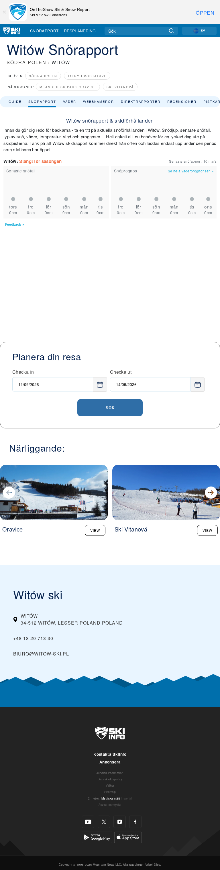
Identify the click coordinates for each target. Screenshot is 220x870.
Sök (110, 407)
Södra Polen (43, 76)
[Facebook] (135, 822)
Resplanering (80, 31)
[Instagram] (119, 822)
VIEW (95, 530)
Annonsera (110, 762)
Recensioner (182, 101)
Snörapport (44, 31)
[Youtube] (88, 822)
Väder (69, 101)
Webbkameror (98, 101)
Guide (15, 101)
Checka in (23, 372)
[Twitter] (104, 822)
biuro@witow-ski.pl (41, 653)
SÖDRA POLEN (26, 62)
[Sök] (171, 31)
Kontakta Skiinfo (109, 754)
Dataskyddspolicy (110, 779)
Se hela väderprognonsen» (191, 170)
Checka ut (120, 372)
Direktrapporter (140, 101)
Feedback (13, 224)
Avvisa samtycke (110, 804)
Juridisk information (110, 773)
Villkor (110, 785)
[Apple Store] (128, 837)
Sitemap (110, 792)
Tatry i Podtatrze (87, 76)
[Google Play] (97, 837)
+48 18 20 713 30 (33, 638)
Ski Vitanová (120, 87)
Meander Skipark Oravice (68, 87)
